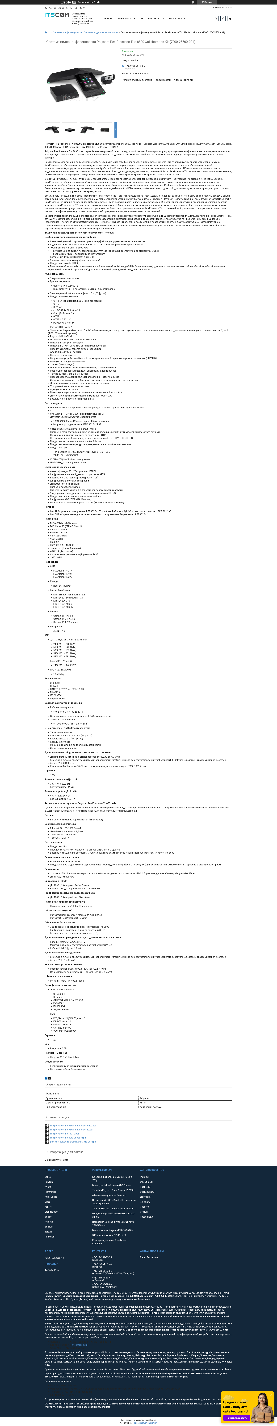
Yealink (48, 1216)
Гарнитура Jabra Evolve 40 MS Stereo (111, 1185)
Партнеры (145, 1187)
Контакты (153, 18)
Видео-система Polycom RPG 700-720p (112, 1230)
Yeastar (49, 1226)
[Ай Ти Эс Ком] (57, 18)
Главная (107, 18)
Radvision (50, 1236)
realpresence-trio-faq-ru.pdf (64, 1133)
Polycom (49, 1182)
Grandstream (51, 1211)
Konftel (48, 1207)
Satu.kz (152, 1420)
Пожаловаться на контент (145, 1423)
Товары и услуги (125, 18)
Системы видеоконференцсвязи (101, 32)
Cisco (47, 1202)
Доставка (145, 1197)
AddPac (49, 1221)
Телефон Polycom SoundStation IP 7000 (113, 1190)
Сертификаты (147, 1192)
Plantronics (50, 1192)
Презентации (147, 1216)
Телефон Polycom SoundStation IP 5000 (113, 1208)
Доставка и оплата (174, 18)
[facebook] (46, 1078)
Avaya (48, 1187)
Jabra (48, 1177)
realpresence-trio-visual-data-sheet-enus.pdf (73, 1125)
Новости (144, 1207)
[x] (49, 1078)
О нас (141, 18)
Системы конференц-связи (67, 32)
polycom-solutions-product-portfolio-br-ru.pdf (73, 1141)
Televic (48, 1231)
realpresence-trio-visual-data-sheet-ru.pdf (71, 1129)
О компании (146, 1182)
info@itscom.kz (80, 1345)
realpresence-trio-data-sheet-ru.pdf (68, 1137)
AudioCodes (51, 1197)
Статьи (144, 1211)
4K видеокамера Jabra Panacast (109, 1195)
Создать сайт (84, 2)
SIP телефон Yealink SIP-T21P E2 (109, 1235)
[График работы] (216, 18)
